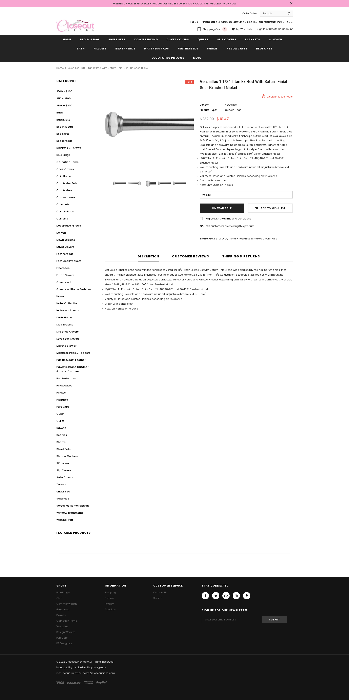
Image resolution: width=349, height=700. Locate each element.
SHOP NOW (229, 3)
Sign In (261, 29)
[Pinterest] (246, 595)
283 (208, 226)
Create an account (281, 29)
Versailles (231, 104)
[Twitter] (215, 595)
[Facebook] (205, 595)
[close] (291, 4)
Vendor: (204, 104)
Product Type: (208, 110)
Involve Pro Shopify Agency (89, 667)
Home (60, 68)
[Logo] (75, 26)
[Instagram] (236, 595)
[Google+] (226, 595)
